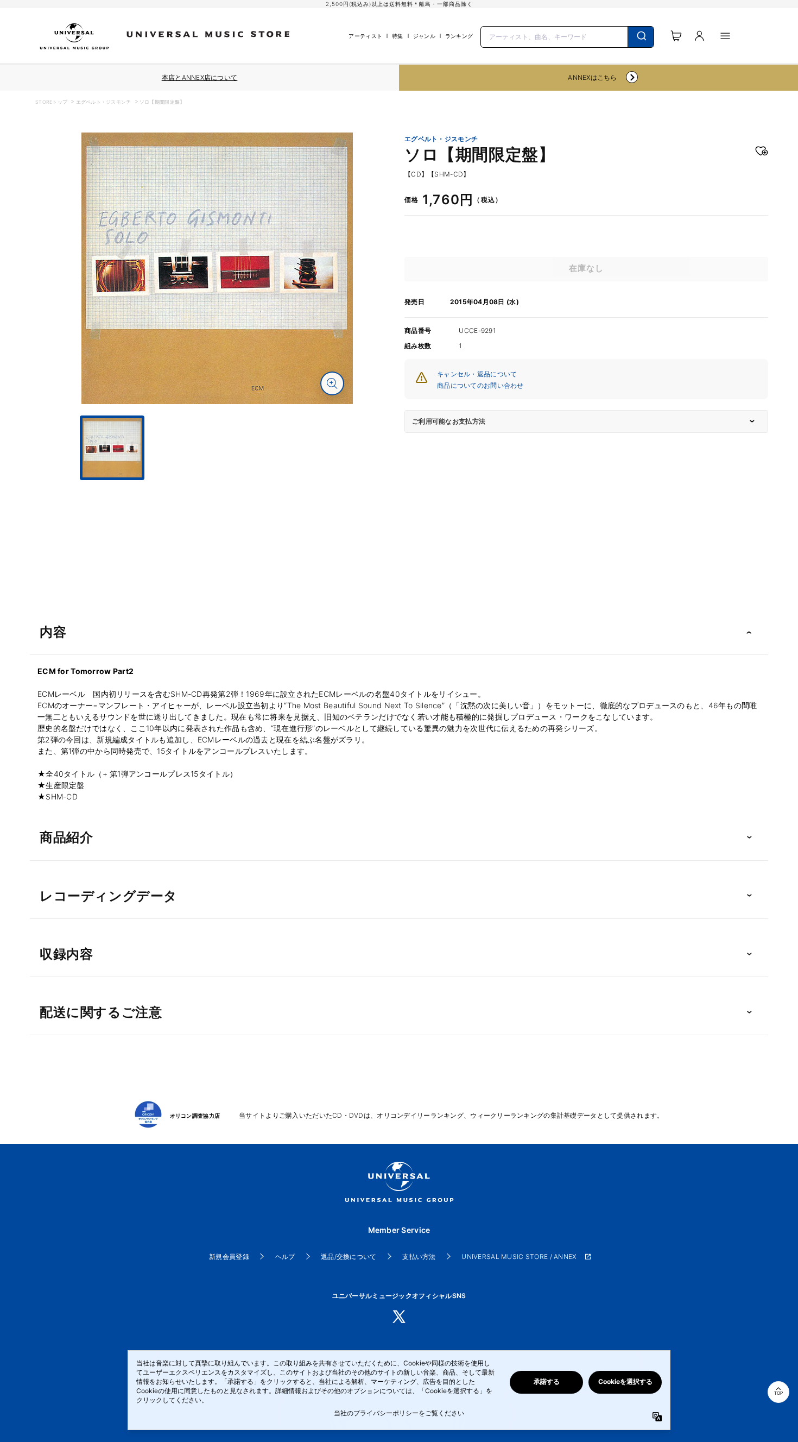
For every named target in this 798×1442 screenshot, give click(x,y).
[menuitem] (217, 489)
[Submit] (641, 37)
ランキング (459, 36)
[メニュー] (725, 35)
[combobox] (567, 36)
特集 (397, 36)
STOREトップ (51, 102)
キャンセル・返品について (477, 374)
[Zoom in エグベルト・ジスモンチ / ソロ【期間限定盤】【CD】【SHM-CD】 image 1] (332, 383)
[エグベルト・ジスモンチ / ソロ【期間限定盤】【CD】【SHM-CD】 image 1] (217, 268)
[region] (199, 78)
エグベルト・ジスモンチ (103, 102)
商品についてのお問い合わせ (480, 385)
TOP (778, 1393)
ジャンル (424, 36)
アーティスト (365, 36)
